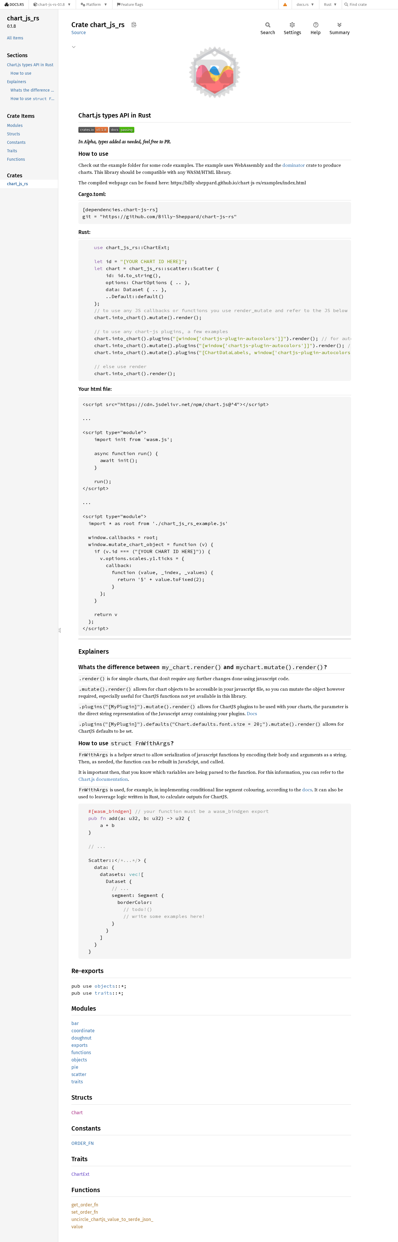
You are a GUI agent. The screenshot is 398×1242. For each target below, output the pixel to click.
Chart (77, 1112)
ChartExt (80, 1174)
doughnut (81, 1038)
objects (105, 986)
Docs (252, 713)
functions (81, 1052)
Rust (328, 4)
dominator (293, 165)
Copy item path (134, 24)
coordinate (83, 1030)
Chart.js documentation (103, 779)
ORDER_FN (82, 1143)
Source (78, 32)
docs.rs (303, 4)
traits (103, 993)
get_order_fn (84, 1205)
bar (75, 1023)
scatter (78, 1074)
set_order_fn (84, 1212)
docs (307, 789)
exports (79, 1045)
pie (74, 1067)
